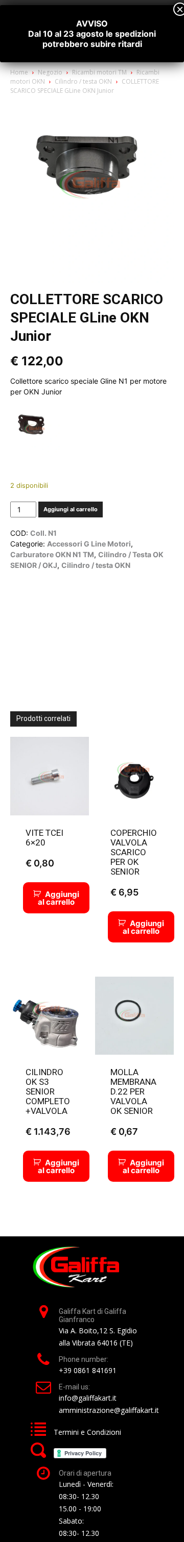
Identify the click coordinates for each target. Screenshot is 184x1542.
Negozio (50, 72)
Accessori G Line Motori (89, 543)
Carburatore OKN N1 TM (52, 554)
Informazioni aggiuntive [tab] (104, 592)
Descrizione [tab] (35, 592)
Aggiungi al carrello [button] (58, 898)
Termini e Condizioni (87, 1432)
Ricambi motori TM (99, 72)
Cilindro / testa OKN (83, 81)
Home (19, 72)
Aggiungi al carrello (70, 509)
